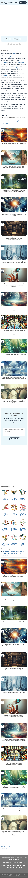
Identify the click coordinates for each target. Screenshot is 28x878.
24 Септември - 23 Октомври (5, 529)
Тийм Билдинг (4, 847)
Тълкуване (14, 439)
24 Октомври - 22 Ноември (14, 529)
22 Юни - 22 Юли (5, 514)
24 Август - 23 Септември (23, 514)
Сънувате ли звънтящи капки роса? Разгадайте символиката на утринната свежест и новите (14, 355)
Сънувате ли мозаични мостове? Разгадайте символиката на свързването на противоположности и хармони (14, 332)
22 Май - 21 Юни (22, 499)
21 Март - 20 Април (5, 499)
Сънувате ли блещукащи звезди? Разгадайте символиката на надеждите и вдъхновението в (14, 308)
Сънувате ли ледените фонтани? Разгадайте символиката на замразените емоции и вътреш (14, 378)
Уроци (17, 875)
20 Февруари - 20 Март (22, 544)
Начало (4, 874)
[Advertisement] (14, 21)
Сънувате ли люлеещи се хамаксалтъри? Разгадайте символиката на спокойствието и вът (14, 167)
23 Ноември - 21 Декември (23, 529)
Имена (19, 874)
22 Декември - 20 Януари (5, 544)
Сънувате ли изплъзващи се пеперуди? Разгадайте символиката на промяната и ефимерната (14, 285)
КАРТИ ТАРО (12, 875)
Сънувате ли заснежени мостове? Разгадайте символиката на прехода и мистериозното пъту (14, 262)
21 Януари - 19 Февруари (14, 544)
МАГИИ (23, 874)
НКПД (3, 848)
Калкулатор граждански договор (17, 847)
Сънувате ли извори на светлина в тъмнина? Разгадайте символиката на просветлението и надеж (14, 214)
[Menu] (2, 2)
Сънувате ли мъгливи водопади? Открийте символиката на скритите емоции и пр (14, 191)
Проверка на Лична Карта (12, 848)
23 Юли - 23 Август (14, 514)
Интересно (10, 874)
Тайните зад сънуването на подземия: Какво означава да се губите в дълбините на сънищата (14, 121)
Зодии (15, 874)
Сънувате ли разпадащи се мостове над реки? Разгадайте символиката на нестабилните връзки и (14, 401)
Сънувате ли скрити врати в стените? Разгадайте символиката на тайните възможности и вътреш (14, 238)
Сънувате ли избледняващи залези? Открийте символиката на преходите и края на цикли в (14, 144)
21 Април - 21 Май (14, 499)
